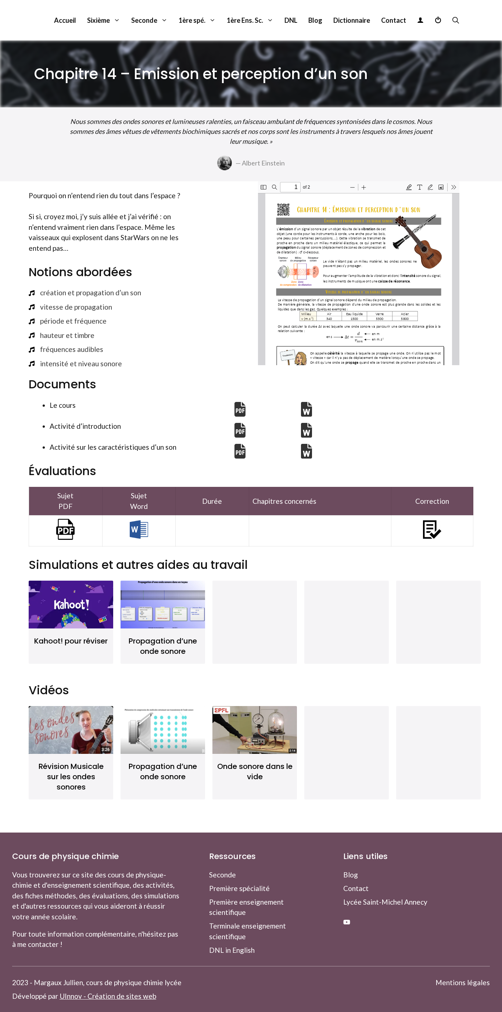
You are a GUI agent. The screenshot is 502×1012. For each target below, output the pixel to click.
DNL (290, 20)
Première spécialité (239, 888)
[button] (450, 20)
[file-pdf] (240, 409)
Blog (315, 20)
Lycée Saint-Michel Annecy (385, 902)
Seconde (144, 20)
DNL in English (232, 950)
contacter (43, 944)
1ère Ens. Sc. (245, 20)
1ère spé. (192, 20)
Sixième (98, 20)
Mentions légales (462, 982)
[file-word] (306, 409)
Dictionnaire (351, 20)
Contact (393, 20)
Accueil (65, 20)
